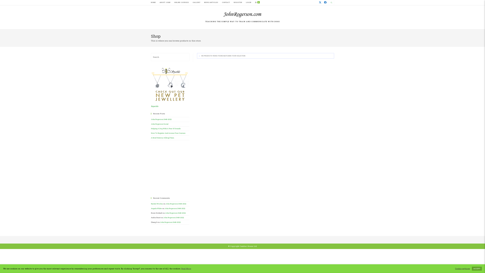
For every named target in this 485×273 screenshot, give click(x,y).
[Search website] (331, 2)
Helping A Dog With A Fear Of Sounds (166, 128)
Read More (186, 269)
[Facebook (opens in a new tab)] (325, 2)
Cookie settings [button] (462, 269)
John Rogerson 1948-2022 (161, 119)
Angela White (156, 208)
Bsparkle (154, 106)
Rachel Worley (157, 204)
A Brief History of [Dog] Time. (162, 138)
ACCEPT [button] (476, 268)
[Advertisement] (170, 168)
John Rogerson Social (159, 124)
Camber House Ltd (248, 246)
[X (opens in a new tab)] (320, 2)
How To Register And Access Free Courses (168, 133)
